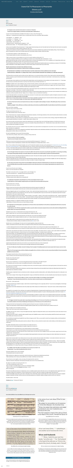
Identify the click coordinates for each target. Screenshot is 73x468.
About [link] (21, 1)
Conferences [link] (36, 1)
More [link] (68, 1)
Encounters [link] (42, 1)
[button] (71, 1)
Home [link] (17, 1)
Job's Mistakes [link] (54, 1)
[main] (36, 9)
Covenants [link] (31, 1)
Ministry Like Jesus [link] (61, 1)
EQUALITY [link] (25, 1)
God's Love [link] (48, 1)
